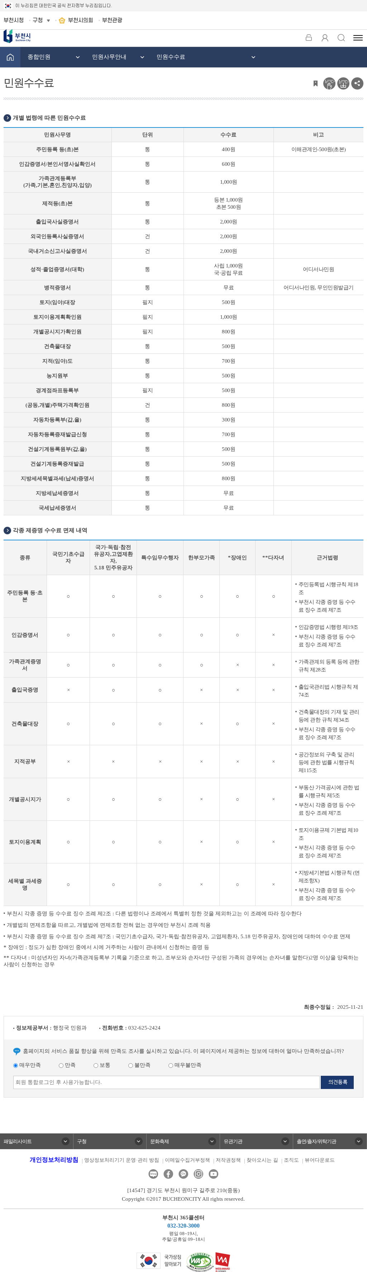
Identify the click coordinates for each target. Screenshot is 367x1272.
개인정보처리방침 (54, 1159)
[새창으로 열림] (159, 1260)
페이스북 (168, 1174)
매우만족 (29, 1065)
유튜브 (213, 1174)
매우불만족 (187, 1065)
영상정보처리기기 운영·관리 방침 (121, 1160)
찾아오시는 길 (262, 1160)
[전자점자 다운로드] (343, 83)
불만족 (142, 1065)
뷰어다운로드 (320, 1160)
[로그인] (309, 38)
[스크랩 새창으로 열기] (315, 83)
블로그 (153, 1174)
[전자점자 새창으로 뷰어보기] (329, 83)
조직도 (291, 1160)
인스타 (198, 1174)
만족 (69, 1065)
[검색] (341, 38)
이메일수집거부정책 (187, 1160)
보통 (104, 1065)
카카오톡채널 (183, 1174)
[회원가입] (325, 38)
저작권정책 (228, 1160)
